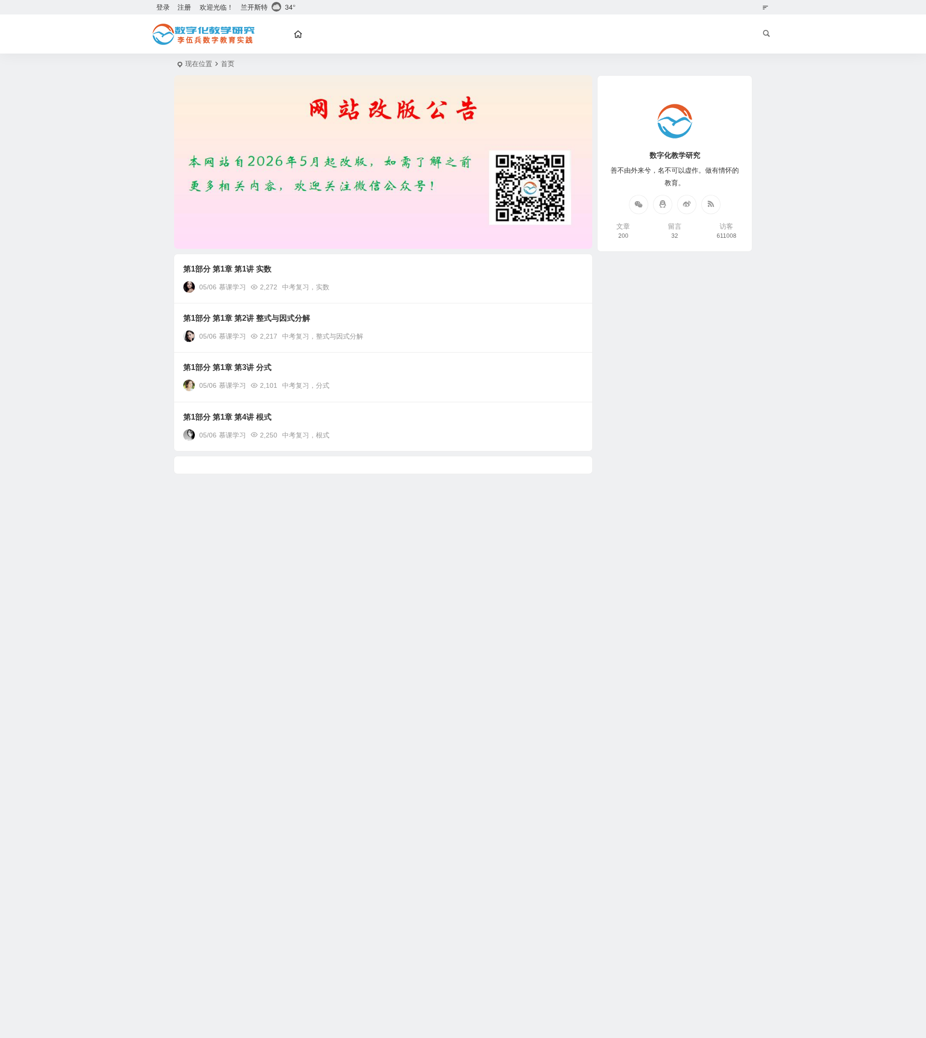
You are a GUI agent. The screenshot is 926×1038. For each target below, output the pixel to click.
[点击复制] (662, 204)
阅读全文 (573, 286)
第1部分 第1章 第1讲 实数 (227, 269)
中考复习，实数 (305, 287)
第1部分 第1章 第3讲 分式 (227, 367)
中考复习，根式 (305, 435)
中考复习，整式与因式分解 (322, 336)
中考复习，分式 (305, 385)
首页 (227, 64)
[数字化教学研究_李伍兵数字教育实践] (203, 34)
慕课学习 (232, 287)
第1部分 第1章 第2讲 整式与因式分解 (246, 318)
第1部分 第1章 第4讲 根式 (227, 417)
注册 (184, 7)
